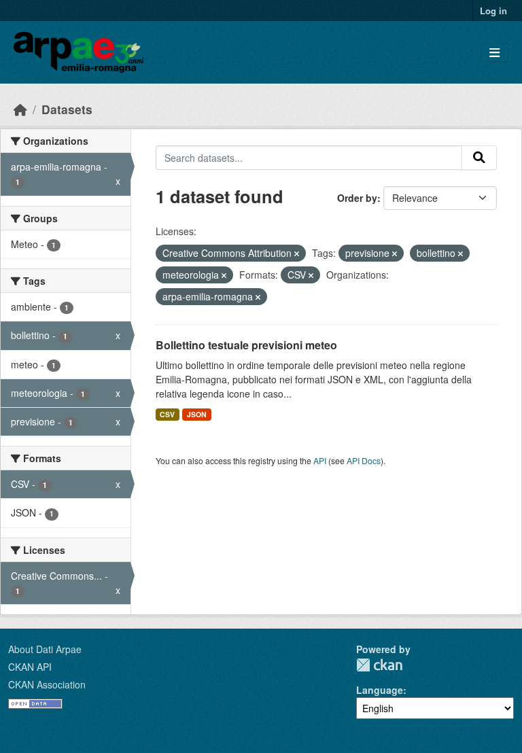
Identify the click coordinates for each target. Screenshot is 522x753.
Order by (357, 198)
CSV (167, 414)
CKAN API (30, 666)
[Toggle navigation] (494, 53)
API (319, 460)
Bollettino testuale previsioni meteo (246, 345)
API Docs (364, 460)
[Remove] (296, 253)
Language (379, 690)
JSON (197, 414)
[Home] (20, 109)
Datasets (66, 109)
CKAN (379, 665)
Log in (493, 10)
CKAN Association (47, 684)
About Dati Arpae (45, 649)
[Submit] (479, 157)
